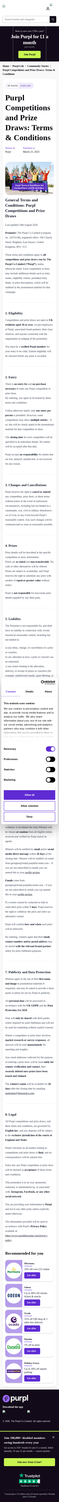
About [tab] (48, 691)
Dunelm (28, 1339)
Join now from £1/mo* (29, 1462)
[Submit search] (53, 19)
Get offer (31, 1275)
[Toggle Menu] (53, 8)
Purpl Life (18, 66)
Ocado (27, 1313)
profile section (32, 872)
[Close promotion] (53, 1437)
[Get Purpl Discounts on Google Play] (38, 1413)
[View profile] (48, 8)
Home (6, 66)
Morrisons (29, 1263)
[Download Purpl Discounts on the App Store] (14, 1413)
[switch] (50, 759)
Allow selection (30, 805)
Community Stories (38, 66)
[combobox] (26, 19)
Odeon (27, 1287)
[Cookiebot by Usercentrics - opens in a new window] (41, 682)
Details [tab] (30, 691)
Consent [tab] (11, 691)
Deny (29, 816)
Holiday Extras (31, 1363)
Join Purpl (29, 54)
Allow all (30, 794)
